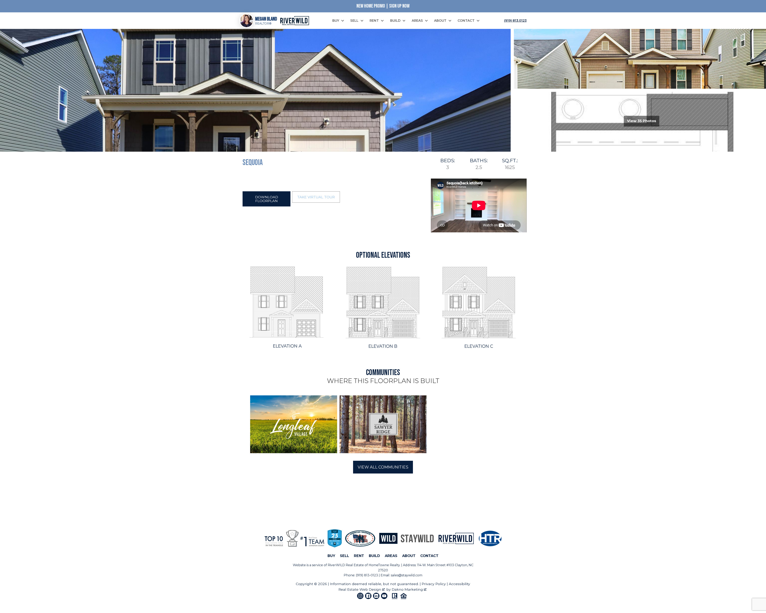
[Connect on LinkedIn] (376, 596)
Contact (429, 556)
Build (374, 556)
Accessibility (459, 584)
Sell (344, 556)
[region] (383, 424)
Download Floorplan (266, 199)
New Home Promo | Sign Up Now (383, 6)
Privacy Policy (434, 584)
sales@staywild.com (406, 575)
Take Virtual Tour (316, 197)
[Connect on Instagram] (360, 596)
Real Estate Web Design (360, 589)
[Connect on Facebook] (368, 596)
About (409, 556)
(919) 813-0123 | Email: (373, 575)
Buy (331, 556)
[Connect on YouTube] (384, 596)
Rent (359, 556)
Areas (391, 556)
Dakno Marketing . (409, 589)
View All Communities (383, 467)
